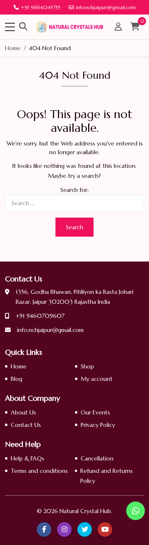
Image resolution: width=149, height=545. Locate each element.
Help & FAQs (27, 458)
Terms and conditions (39, 471)
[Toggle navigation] (10, 27)
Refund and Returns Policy (106, 475)
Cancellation (97, 458)
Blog (16, 379)
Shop (87, 366)
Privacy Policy (98, 425)
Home (18, 366)
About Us (23, 412)
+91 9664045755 (40, 7)
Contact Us (26, 425)
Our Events (95, 412)
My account (97, 379)
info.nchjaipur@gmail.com (106, 7)
